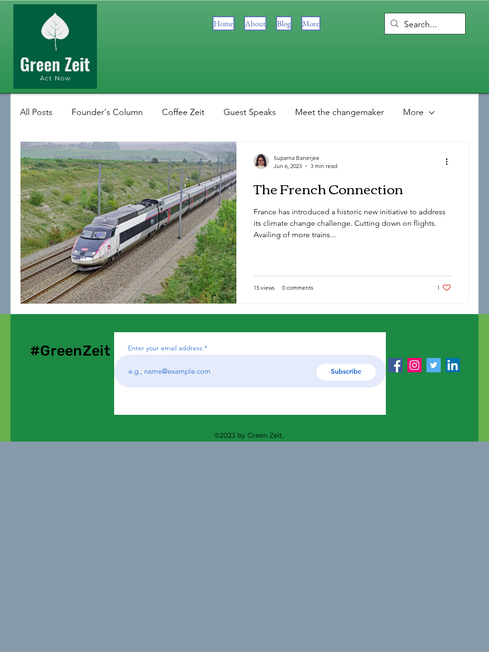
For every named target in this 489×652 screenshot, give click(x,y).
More (413, 112)
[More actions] (450, 161)
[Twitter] (433, 365)
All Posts (36, 112)
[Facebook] (395, 365)
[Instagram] (414, 365)
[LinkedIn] (453, 365)
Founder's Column (107, 112)
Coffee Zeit (183, 112)
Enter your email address (165, 348)
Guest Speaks (249, 112)
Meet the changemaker (339, 112)
